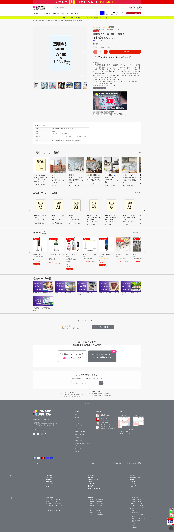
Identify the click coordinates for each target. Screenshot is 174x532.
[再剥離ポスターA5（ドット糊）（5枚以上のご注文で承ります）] (129, 205)
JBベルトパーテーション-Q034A (90, 255)
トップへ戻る (86, 403)
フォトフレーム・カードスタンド (98, 503)
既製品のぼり (135, 510)
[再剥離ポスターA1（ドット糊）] (58, 205)
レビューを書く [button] (103, 327)
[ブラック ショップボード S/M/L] (106, 244)
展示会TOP (55, 13)
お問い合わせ (78, 440)
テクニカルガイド (79, 426)
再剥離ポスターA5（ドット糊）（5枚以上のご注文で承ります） (129, 217)
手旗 (133, 525)
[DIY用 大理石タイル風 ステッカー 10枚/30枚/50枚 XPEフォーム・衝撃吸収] (129, 165)
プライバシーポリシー (106, 463)
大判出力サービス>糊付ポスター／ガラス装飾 (104, 115)
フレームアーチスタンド (96, 505)
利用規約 (115, 463)
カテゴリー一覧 (79, 446)
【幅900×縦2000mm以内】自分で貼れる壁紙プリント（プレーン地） (40, 177)
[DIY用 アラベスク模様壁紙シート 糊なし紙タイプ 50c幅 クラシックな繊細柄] (76, 165)
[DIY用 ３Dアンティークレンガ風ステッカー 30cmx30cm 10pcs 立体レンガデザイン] (58, 165)
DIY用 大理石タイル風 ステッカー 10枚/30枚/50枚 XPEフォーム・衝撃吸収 (129, 179)
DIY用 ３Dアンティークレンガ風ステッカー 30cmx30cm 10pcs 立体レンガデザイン (58, 179)
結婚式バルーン (94, 507)
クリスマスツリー (52, 501)
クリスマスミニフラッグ (54, 510)
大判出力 (48, 20)
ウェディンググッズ (95, 510)
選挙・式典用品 (136, 520)
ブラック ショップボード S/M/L (106, 255)
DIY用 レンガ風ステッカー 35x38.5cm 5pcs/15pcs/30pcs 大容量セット (111, 179)
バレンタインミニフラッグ (138, 507)
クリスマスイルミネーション (55, 503)
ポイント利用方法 (79, 434)
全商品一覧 (98, 111)
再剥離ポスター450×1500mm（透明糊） (74, 20)
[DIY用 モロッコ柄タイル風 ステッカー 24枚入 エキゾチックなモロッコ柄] (94, 165)
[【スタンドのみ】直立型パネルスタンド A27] (56, 244)
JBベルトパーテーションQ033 (139, 255)
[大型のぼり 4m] (40, 244)
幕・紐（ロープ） (136, 516)
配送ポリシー (122, 463)
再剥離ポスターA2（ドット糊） (76, 217)
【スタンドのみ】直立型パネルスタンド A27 (56, 255)
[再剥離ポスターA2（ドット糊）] (76, 205)
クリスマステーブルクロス (54, 507)
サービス (73, 13)
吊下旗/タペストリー (137, 512)
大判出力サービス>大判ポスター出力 (102, 114)
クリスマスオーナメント (54, 499)
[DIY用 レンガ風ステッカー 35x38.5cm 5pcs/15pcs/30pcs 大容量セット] (112, 165)
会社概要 (77, 417)
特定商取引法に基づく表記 (134, 463)
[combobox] (86, 7)
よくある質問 (78, 437)
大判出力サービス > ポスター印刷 (102, 113)
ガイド (64, 13)
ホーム (94, 111)
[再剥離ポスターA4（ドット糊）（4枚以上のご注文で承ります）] (112, 205)
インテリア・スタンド (95, 512)
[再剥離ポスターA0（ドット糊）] (40, 205)
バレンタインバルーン (137, 505)
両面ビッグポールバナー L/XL (72, 255)
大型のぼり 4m (37, 254)
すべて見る (137, 152)
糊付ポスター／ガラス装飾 (57, 20)
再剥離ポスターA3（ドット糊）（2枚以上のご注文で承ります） (94, 217)
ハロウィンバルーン (137, 501)
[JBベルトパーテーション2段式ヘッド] (123, 244)
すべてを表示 (137, 232)
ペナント (134, 523)
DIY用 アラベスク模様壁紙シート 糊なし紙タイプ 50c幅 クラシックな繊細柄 (76, 179)
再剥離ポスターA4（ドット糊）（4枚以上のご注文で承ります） (111, 217)
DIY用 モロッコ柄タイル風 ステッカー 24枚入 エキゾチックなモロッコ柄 (93, 179)
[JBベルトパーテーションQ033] (140, 244)
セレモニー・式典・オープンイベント (141, 518)
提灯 (133, 522)
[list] (60, 53)
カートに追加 (125, 52)
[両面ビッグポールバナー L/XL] (73, 244)
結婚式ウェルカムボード (96, 501)
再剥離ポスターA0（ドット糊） (40, 217)
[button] (123, 13)
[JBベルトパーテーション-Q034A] (90, 244)
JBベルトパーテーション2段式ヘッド (123, 255)
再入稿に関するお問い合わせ (82, 443)
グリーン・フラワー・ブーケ (97, 509)
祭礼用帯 (134, 527)
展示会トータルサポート (81, 431)
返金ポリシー (95, 463)
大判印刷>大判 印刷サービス (101, 116)
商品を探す (36, 13)
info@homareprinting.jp (39, 430)
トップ (76, 414)
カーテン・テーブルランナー (97, 499)
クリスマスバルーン (53, 509)
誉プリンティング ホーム (38, 20)
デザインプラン (79, 429)
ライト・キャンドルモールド (97, 514)
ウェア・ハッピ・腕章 (137, 514)
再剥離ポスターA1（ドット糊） (58, 217)
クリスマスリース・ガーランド (55, 505)
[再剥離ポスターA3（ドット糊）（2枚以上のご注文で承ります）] (94, 205)
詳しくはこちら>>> (105, 18)
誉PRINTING (40, 463)
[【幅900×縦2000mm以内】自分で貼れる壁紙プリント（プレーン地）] (40, 165)
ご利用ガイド (78, 423)
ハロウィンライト (136, 499)
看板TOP (47, 13)
